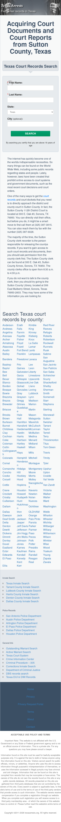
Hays (20, 452)
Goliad (20, 386)
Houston (21, 490)
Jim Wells (22, 537)
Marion (32, 404)
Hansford (22, 425)
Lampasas (34, 354)
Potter (32, 544)
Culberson (8, 501)
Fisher (20, 339)
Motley (32, 479)
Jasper (20, 522)
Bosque (7, 389)
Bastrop (7, 364)
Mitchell (33, 458)
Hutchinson (22, 506)
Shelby (47, 386)
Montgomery (35, 468)
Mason (32, 415)
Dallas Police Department (20, 630)
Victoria (47, 490)
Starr (45, 400)
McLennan (34, 429)
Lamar (32, 346)
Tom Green (49, 447)
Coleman (8, 443)
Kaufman (22, 551)
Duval (6, 544)
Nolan (32, 497)
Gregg (20, 400)
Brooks (6, 415)
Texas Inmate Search (17, 583)
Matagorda (35, 418)
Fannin (21, 332)
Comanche (9, 468)
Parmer (33, 529)
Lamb (32, 350)
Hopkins (21, 485)
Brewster (7, 404)
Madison (33, 400)
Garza (20, 375)
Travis (46, 452)
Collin (6, 447)
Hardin (20, 432)
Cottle (6, 485)
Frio (19, 364)
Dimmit (6, 537)
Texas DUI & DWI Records (21, 677)
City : (15, 118)
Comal (6, 463)
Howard (21, 494)
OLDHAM (34, 511)
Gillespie (22, 379)
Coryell (6, 479)
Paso (31, 533)
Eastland (7, 547)
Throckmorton (50, 440)
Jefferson (22, 529)
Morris (32, 476)
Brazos (6, 400)
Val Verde (48, 479)
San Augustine (48, 359)
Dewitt (6, 529)
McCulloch (35, 425)
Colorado (8, 458)
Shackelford (49, 382)
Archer (6, 339)
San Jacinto (49, 364)
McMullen (34, 432)
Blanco (6, 382)
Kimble (32, 325)
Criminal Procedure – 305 (20, 662)
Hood (20, 479)
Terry (46, 436)
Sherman (48, 389)
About (30, 719)
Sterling (47, 409)
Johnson (21, 540)
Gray (19, 393)
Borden (7, 386)
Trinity (46, 458)
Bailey (6, 354)
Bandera (7, 359)
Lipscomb (34, 379)
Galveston (22, 372)
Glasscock (22, 382)
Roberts (47, 336)
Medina (33, 436)
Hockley (21, 476)
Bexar (6, 379)
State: (10, 106)
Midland (33, 443)
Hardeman (23, 429)
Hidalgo (21, 468)
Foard (20, 346)
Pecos (32, 537)
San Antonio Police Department (23, 616)
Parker (32, 526)
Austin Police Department (20, 619)
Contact (30, 727)
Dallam (6, 506)
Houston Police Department (21, 634)
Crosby (6, 497)
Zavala (47, 562)
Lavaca (33, 359)
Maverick (34, 422)
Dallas (6, 511)
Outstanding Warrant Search (21, 648)
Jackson (21, 519)
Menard (33, 440)
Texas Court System (17, 655)
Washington (49, 506)
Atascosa (8, 346)
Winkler (47, 540)
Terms (30, 711)
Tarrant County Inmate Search (22, 587)
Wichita (47, 522)
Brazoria (7, 397)
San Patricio (50, 368)
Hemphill (22, 458)
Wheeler (48, 519)
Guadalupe (22, 409)
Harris (20, 436)
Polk (31, 540)
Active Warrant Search (18, 652)
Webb (46, 511)
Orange (33, 515)
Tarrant (47, 425)
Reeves (47, 328)
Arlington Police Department (21, 623)
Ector (5, 551)
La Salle (33, 343)
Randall (33, 555)
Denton (7, 526)
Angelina (8, 332)
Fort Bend (22, 350)
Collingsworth (9, 452)
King (31, 328)
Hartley (21, 443)
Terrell (46, 432)
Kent (19, 562)
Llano (32, 386)
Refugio (47, 332)
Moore (32, 472)
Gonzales (22, 389)
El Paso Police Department (21, 626)
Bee (5, 372)
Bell (5, 375)
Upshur (47, 468)
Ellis (5, 565)
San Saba (48, 372)
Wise (46, 544)
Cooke (6, 476)
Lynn (31, 397)
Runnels (48, 346)
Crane (6, 490)
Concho (7, 472)
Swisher (47, 422)
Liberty (32, 372)
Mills (31, 452)
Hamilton (22, 422)
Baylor (6, 368)
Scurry (46, 379)
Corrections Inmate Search (21, 666)
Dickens (7, 533)
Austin (6, 350)
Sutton (46, 418)
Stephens (48, 404)
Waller (46, 497)
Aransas (7, 336)
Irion (19, 511)
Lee (31, 364)
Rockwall (48, 343)
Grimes (21, 404)
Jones (20, 544)
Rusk (46, 350)
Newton (33, 494)
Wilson (47, 537)
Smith (46, 393)
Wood (46, 547)
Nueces (33, 501)
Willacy (47, 529)
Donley (6, 540)
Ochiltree (34, 506)
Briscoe (7, 409)
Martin (32, 409)
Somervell (48, 397)
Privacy (30, 696)
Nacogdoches (36, 484)
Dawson (7, 515)
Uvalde (47, 476)
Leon (31, 368)
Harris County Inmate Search (22, 594)
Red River (48, 325)
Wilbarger (48, 526)
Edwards (7, 555)
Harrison (21, 440)
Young (46, 555)
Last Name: (14, 94)
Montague (34, 463)
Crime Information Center (20, 659)
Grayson (21, 397)
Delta (5, 522)
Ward (46, 501)
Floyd (20, 343)
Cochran (7, 436)
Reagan (33, 558)
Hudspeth (22, 497)
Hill (19, 472)
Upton (46, 472)
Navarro (33, 490)
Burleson (8, 422)
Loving (32, 389)
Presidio (33, 547)
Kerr (19, 565)
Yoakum (47, 551)
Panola (33, 522)
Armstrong (8, 343)
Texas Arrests (12, 5)
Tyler (45, 463)
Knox (31, 339)
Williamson (49, 533)
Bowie (6, 393)
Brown (6, 418)
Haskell (21, 447)
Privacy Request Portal (30, 704)
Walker (47, 494)
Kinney (32, 332)
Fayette (21, 336)
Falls (19, 328)
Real (31, 562)
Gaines (21, 368)
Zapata (47, 558)
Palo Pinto (34, 519)
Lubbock (33, 393)
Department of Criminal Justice (23, 670)
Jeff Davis (22, 526)
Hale (19, 415)
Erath (20, 325)
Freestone (22, 359)
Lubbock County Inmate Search (23, 590)
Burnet (6, 425)
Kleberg (33, 336)
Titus (46, 443)
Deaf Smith (9, 519)
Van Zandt (49, 485)
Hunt (19, 501)
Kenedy (21, 558)
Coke (5, 440)
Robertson (49, 339)
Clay (5, 432)
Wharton (48, 515)
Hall (19, 418)
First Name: (15, 82)
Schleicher (49, 375)
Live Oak (33, 382)
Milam (32, 447)
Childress (8, 429)
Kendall (21, 555)
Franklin (21, 354)
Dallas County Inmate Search (22, 601)
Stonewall (48, 415)
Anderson (8, 325)
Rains (32, 551)
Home (30, 689)
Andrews (7, 328)
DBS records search (17, 673)
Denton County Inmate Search (23, 597)
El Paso (7, 558)
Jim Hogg (22, 533)
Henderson (22, 463)
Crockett (7, 494)
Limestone (34, 375)
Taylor (46, 429)
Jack (19, 515)
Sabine (47, 354)
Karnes (21, 547)
